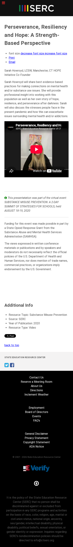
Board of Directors (36, 412)
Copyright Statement (36, 442)
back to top (11, 345)
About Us (36, 386)
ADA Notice (36, 446)
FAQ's (36, 420)
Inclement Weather (36, 394)
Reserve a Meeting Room (36, 381)
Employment (36, 407)
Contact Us (36, 377)
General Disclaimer (36, 433)
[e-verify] (36, 468)
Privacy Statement (36, 438)
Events (36, 416)
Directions (36, 390)
